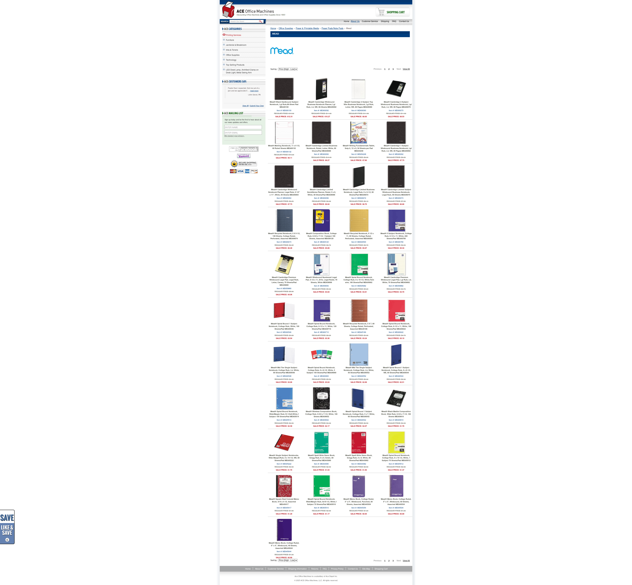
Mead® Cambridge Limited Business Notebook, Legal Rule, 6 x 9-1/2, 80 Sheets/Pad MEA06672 (359, 192)
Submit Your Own (257, 105)
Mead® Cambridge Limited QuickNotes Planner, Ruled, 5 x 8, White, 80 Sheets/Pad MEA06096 (321, 192)
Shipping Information (297, 568)
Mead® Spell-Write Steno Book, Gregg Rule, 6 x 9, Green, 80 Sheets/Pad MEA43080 (321, 458)
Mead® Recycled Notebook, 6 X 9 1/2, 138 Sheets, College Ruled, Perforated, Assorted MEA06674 (284, 236)
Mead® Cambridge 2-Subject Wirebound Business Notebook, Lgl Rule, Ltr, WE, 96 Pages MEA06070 (396, 104)
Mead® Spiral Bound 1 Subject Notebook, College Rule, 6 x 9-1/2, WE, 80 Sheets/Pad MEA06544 (396, 370)
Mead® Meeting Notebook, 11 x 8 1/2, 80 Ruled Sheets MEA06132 (284, 146)
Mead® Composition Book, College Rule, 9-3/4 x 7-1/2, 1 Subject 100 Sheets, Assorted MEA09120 (321, 236)
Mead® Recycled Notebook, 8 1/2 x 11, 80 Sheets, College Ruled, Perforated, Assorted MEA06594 (359, 236)
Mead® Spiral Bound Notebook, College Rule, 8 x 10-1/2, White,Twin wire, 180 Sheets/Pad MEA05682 (358, 280)
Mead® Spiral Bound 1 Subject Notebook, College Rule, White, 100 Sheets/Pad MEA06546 (284, 326)
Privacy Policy (337, 568)
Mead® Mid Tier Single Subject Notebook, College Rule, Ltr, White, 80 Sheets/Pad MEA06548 (284, 370)
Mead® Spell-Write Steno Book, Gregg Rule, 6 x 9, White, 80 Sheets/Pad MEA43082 (358, 458)
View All (245, 105)
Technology (231, 59)
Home (346, 21)
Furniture (230, 39)
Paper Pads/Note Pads (332, 28)
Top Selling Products (235, 64)
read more (254, 90)
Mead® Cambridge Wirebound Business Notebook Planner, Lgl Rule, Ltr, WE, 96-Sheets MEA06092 (321, 104)
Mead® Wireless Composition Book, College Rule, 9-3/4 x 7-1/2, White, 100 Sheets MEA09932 (321, 414)
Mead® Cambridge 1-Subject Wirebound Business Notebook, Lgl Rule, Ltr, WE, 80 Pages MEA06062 (396, 148)
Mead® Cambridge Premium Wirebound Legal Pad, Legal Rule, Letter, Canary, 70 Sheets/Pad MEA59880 (284, 281)
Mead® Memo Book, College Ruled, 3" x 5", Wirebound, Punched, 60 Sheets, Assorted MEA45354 (358, 501)
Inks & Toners (232, 49)
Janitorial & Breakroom (236, 44)
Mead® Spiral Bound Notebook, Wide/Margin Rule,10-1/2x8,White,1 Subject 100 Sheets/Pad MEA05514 (284, 414)
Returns (314, 568)
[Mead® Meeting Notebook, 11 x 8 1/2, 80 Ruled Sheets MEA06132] (284, 132)
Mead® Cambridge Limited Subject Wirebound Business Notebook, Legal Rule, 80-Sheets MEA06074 (396, 192)
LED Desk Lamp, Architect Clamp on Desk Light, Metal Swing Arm (242, 71)
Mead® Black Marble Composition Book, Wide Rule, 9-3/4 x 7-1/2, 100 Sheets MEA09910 (396, 414)
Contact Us (404, 21)
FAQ (394, 21)
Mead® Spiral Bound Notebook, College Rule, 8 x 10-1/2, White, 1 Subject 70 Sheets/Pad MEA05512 (396, 458)
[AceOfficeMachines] (268, 9)
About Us (355, 21)
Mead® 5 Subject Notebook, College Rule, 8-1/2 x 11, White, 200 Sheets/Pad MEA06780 (396, 236)
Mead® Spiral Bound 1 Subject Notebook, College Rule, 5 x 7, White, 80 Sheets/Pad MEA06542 (359, 414)
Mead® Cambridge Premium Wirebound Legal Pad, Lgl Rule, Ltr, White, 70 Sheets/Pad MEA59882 (396, 280)
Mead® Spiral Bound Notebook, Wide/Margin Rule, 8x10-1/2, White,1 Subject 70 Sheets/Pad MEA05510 (321, 501)
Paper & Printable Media (307, 28)
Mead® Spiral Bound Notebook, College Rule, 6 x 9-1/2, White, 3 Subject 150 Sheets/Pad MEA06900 (321, 370)
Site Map (366, 568)
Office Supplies (232, 54)
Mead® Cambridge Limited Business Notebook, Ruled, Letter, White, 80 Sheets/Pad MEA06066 (321, 148)
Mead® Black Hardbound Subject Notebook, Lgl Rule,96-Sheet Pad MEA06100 (284, 104)
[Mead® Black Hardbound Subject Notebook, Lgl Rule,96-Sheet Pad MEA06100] (284, 88)
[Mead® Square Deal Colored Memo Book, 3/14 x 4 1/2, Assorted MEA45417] (284, 485)
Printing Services (233, 35)
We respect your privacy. (234, 135)
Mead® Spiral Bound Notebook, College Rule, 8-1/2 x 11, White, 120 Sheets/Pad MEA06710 (321, 326)
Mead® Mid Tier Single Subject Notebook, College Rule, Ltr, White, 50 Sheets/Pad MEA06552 (359, 370)
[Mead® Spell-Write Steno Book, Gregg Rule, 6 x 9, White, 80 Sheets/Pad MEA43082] (358, 442)
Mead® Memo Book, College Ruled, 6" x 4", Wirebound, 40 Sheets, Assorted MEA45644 (284, 545)
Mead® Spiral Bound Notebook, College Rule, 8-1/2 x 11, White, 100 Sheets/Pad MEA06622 (396, 326)
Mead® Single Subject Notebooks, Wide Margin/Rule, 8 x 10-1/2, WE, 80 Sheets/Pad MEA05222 (284, 458)
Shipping (385, 21)
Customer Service (370, 21)
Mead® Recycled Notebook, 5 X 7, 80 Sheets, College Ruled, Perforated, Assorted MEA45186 (358, 326)
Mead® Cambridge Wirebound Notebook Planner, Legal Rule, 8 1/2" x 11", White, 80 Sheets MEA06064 (284, 192)
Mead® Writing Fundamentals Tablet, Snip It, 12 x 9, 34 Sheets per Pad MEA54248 (359, 148)
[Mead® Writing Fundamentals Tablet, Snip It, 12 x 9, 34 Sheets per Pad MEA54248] (358, 132)
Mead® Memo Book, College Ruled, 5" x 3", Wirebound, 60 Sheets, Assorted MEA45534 (396, 501)
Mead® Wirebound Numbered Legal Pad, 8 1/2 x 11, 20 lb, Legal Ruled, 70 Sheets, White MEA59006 (321, 280)
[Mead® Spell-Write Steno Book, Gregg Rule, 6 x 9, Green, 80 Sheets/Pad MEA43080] (321, 442)
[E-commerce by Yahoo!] (243, 155)
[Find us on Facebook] (243, 149)
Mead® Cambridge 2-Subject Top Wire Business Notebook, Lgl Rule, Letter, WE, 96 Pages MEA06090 (359, 104)
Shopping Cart (381, 568)
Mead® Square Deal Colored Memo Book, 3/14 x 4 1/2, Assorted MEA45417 (284, 501)
